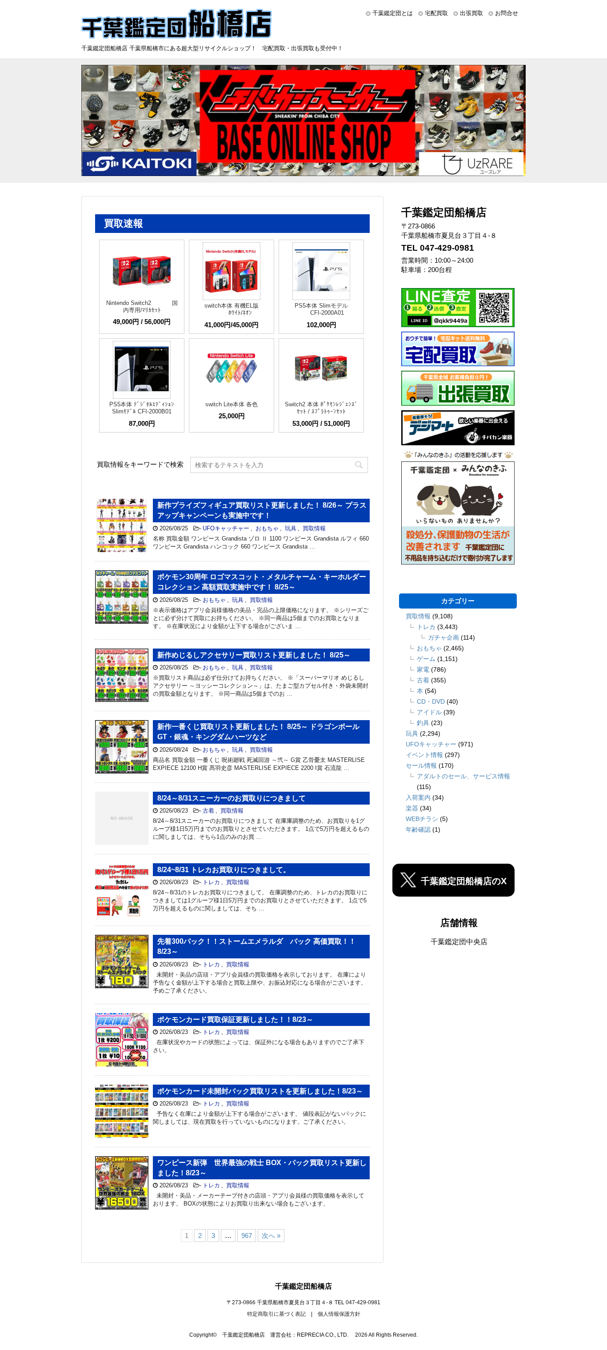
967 (246, 1235)
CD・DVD (431, 701)
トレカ (211, 882)
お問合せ (506, 13)
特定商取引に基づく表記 (276, 1314)
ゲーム (426, 658)
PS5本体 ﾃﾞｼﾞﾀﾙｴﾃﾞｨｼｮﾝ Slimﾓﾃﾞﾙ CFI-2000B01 (141, 408)
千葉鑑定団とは (392, 13)
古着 (208, 810)
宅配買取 (436, 13)
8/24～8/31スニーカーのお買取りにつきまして (231, 798)
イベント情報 (424, 754)
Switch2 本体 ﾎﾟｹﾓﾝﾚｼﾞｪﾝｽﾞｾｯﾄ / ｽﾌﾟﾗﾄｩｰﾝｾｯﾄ (321, 408)
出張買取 (471, 13)
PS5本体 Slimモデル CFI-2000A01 (321, 309)
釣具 (423, 722)
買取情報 (314, 528)
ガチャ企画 (443, 637)
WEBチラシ (422, 818)
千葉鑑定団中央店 (459, 941)
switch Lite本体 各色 (231, 404)
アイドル (429, 712)
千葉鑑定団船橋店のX (464, 881)
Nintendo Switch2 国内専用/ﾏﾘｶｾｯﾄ (142, 306)
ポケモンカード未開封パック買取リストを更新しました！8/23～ (260, 1091)
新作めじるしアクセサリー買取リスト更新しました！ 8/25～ (254, 655)
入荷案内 (418, 797)
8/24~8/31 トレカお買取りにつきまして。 (223, 869)
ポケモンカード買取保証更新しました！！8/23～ (235, 1019)
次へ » (271, 1235)
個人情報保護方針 (339, 1314)
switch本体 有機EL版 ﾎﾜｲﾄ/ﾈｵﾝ (231, 309)
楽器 (412, 808)
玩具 (290, 528)
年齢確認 (418, 829)
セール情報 (421, 765)
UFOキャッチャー (226, 528)
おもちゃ (267, 528)
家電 (423, 669)
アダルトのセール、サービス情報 (463, 776)
